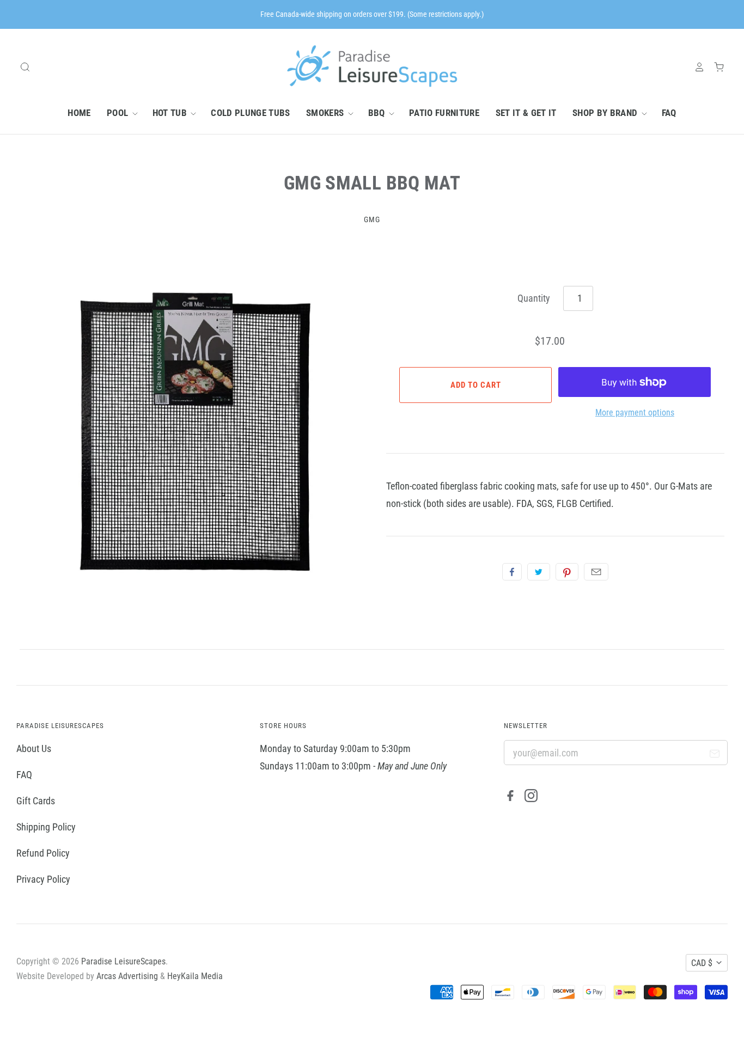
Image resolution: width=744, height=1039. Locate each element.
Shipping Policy (46, 827)
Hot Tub (171, 112)
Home (79, 112)
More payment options (634, 412)
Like (512, 571)
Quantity (533, 298)
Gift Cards (35, 800)
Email (596, 571)
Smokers (326, 112)
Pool (119, 112)
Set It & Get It (526, 112)
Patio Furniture (444, 112)
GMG (372, 219)
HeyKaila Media (195, 976)
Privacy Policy (43, 879)
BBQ (377, 112)
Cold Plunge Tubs (250, 112)
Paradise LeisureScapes (123, 961)
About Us (33, 748)
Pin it (567, 571)
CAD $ (701, 963)
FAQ (669, 112)
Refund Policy (43, 853)
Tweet (538, 571)
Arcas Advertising (127, 976)
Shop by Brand (606, 112)
